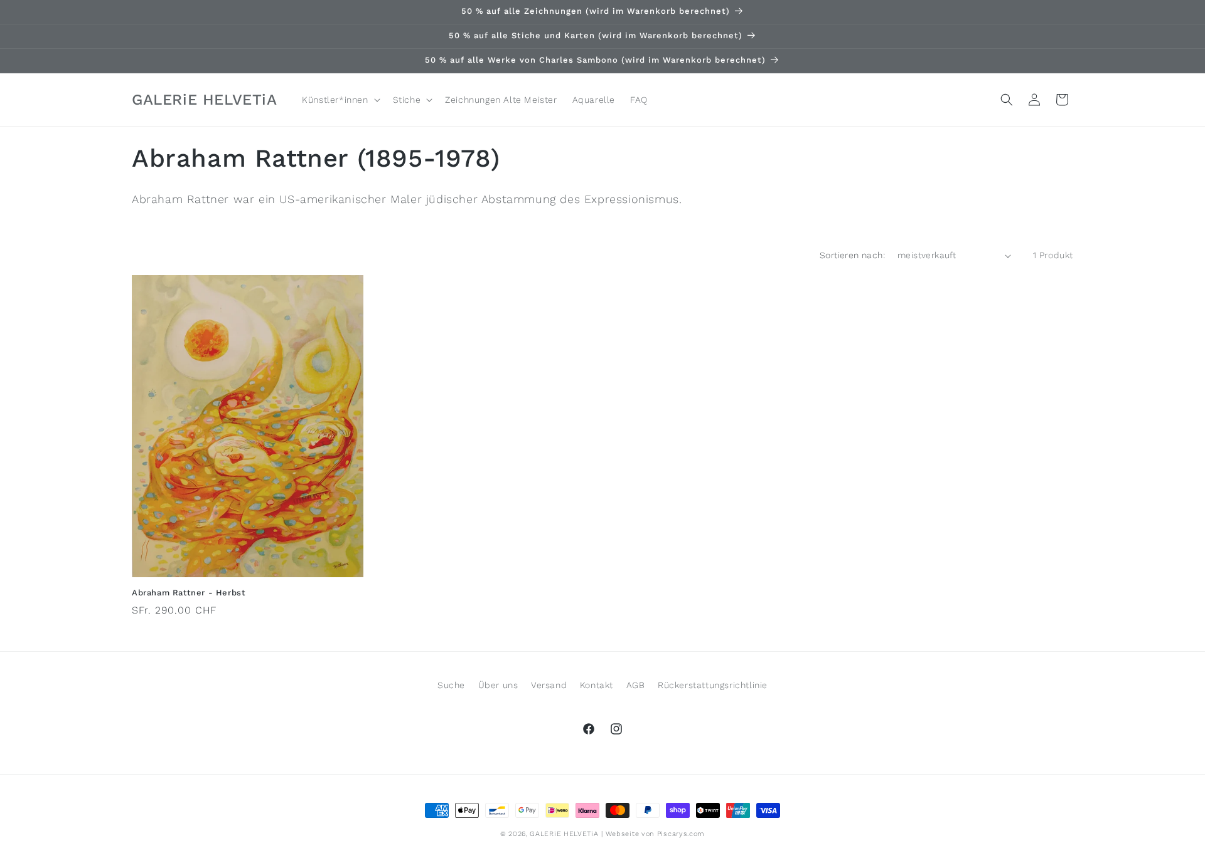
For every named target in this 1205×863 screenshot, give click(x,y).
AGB (635, 685)
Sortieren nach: (852, 255)
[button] (339, 99)
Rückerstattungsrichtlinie (713, 685)
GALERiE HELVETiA (564, 834)
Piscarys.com (681, 834)
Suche (451, 685)
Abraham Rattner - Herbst (188, 592)
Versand (549, 685)
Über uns (498, 685)
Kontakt (596, 685)
